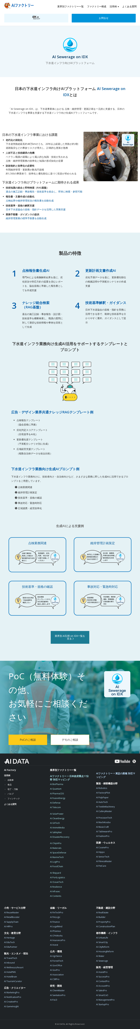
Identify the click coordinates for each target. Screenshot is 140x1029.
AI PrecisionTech (104, 817)
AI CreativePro (11, 1001)
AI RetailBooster (12, 917)
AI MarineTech (57, 857)
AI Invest (54, 944)
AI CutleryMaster (104, 811)
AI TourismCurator (13, 981)
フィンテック (14, 798)
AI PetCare (101, 865)
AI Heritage (9, 937)
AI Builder (101, 917)
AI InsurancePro (57, 940)
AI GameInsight (11, 1006)
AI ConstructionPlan (105, 926)
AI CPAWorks (56, 935)
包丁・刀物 (13, 789)
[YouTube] (122, 761)
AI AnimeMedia (57, 827)
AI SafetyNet (56, 832)
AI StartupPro (102, 1004)
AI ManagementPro (105, 999)
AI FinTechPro (56, 912)
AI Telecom (55, 807)
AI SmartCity (102, 942)
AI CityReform (102, 946)
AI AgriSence (56, 956)
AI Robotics (101, 788)
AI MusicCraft (102, 826)
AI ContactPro (102, 981)
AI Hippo (100, 852)
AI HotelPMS (10, 972)
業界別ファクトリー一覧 (70, 6)
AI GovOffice (56, 965)
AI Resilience (56, 886)
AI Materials (55, 848)
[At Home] (19, 6)
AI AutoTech (102, 802)
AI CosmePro (102, 847)
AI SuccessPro (102, 976)
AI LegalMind (56, 926)
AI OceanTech (56, 882)
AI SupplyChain (11, 921)
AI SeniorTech (102, 856)
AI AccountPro (103, 985)
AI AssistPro (102, 972)
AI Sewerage (102, 960)
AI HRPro (8, 926)
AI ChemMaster (57, 990)
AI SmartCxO (102, 995)
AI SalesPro (101, 990)
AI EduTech (9, 942)
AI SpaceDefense (58, 852)
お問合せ (103, 18)
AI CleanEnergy (57, 818)
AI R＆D (53, 999)
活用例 (113, 6)
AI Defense (55, 802)
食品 (10, 784)
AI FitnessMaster (104, 861)
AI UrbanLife (102, 937)
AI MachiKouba (103, 822)
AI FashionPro (102, 836)
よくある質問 (129, 6)
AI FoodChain (56, 866)
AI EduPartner (10, 946)
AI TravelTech (10, 958)
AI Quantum (55, 788)
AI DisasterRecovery (59, 837)
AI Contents (55, 896)
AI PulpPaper (102, 797)
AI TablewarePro (104, 831)
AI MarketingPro (11, 992)
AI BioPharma (56, 784)
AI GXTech (55, 823)
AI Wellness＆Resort (13, 967)
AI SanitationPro (57, 995)
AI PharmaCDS (57, 793)
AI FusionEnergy (57, 798)
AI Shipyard (55, 872)
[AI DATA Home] (16, 761)
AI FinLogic (55, 917)
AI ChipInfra (55, 843)
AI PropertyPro (103, 921)
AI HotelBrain (10, 976)
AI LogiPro (55, 861)
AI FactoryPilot (103, 792)
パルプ (11, 793)
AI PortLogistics (57, 877)
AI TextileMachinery (105, 806)
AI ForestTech (56, 960)
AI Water (100, 956)
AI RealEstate (102, 912)
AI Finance (55, 921)
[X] (134, 761)
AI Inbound (9, 962)
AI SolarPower (57, 813)
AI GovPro (55, 970)
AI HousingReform (105, 951)
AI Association (57, 974)
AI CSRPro (54, 979)
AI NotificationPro (12, 997)
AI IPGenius (55, 931)
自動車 (11, 780)
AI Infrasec (55, 891)
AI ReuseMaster (11, 912)
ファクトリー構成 (96, 6)
